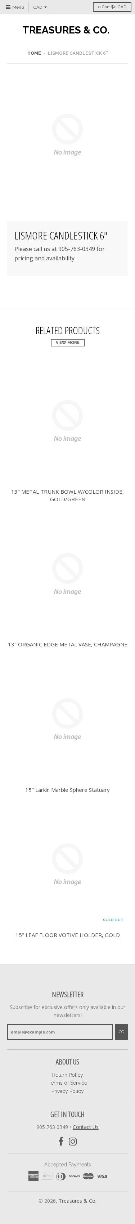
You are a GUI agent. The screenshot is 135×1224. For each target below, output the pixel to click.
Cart (112, 6)
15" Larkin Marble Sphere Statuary (67, 789)
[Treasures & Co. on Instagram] (73, 1141)
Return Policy (67, 1075)
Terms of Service (67, 1083)
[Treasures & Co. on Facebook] (61, 1141)
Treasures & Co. (66, 30)
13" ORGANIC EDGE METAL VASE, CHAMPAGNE (67, 644)
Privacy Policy (67, 1091)
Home (34, 53)
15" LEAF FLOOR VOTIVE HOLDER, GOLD (67, 934)
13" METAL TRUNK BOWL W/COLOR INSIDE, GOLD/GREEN (67, 495)
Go (121, 1032)
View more (68, 342)
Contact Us (86, 1127)
